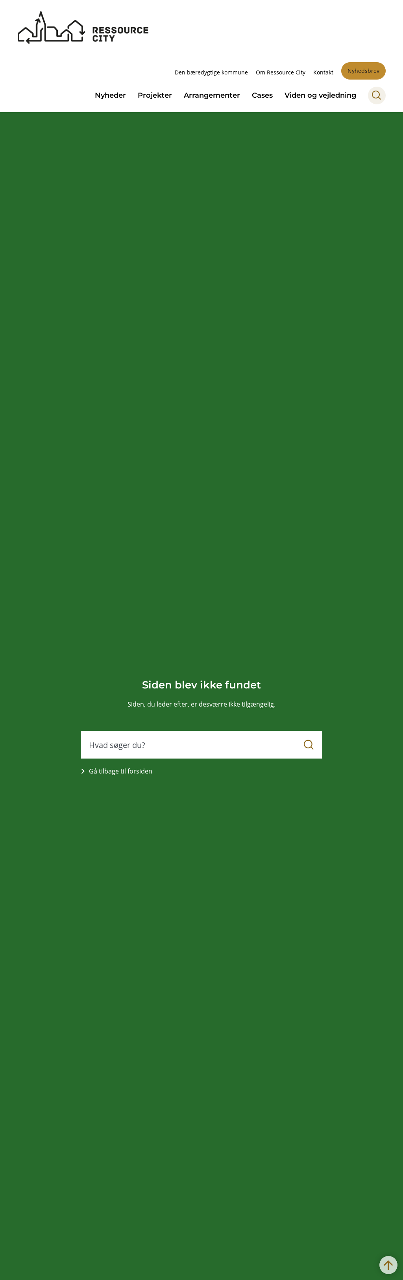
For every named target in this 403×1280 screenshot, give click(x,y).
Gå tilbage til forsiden (120, 771)
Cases (262, 95)
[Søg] (309, 745)
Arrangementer (212, 95)
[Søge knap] (377, 95)
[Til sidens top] (388, 1265)
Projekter (155, 95)
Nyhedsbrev (363, 70)
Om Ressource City (280, 72)
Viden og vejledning (320, 95)
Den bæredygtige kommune (211, 72)
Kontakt (323, 72)
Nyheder (110, 95)
